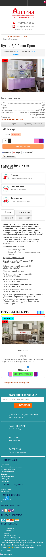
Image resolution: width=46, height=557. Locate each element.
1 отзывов (15, 54)
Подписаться (24, 405)
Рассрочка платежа (7, 472)
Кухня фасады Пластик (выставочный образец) (34, 124)
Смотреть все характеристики (12, 119)
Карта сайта (5, 491)
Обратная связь (6, 489)
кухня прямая (24, 382)
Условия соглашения (8, 469)
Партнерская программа (9, 502)
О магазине (4, 464)
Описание (8, 212)
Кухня (5, 382)
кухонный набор (13, 382)
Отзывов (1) (9, 218)
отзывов (23, 547)
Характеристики (24, 212)
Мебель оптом (5, 481)
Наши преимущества (7, 476)
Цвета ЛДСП (5, 479)
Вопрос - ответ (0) (24, 218)
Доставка (4, 474)
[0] (41, 3)
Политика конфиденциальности (11, 467)
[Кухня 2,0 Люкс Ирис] (23, 75)
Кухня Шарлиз (12, 124)
